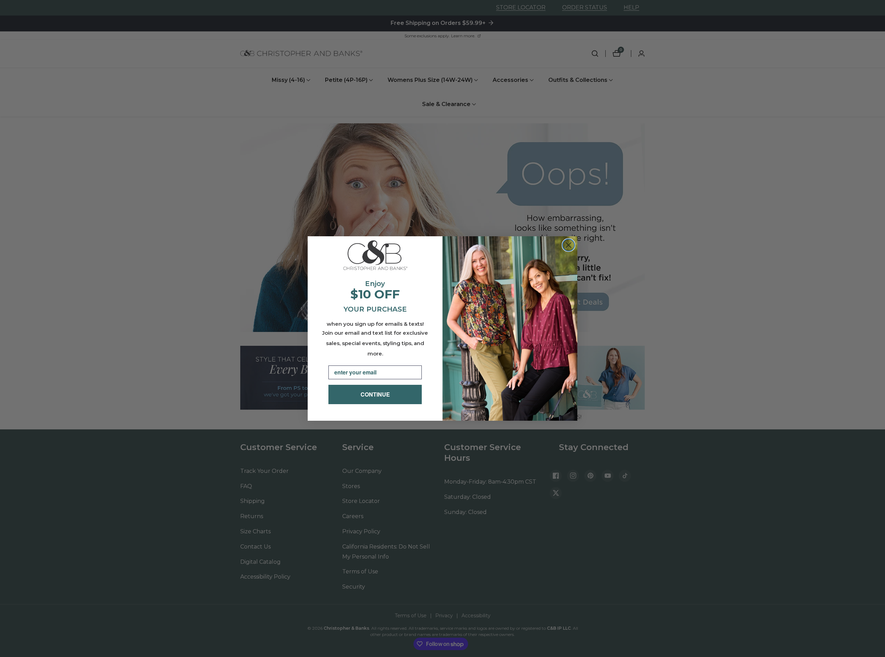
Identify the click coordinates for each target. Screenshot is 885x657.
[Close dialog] (568, 245)
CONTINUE (375, 394)
